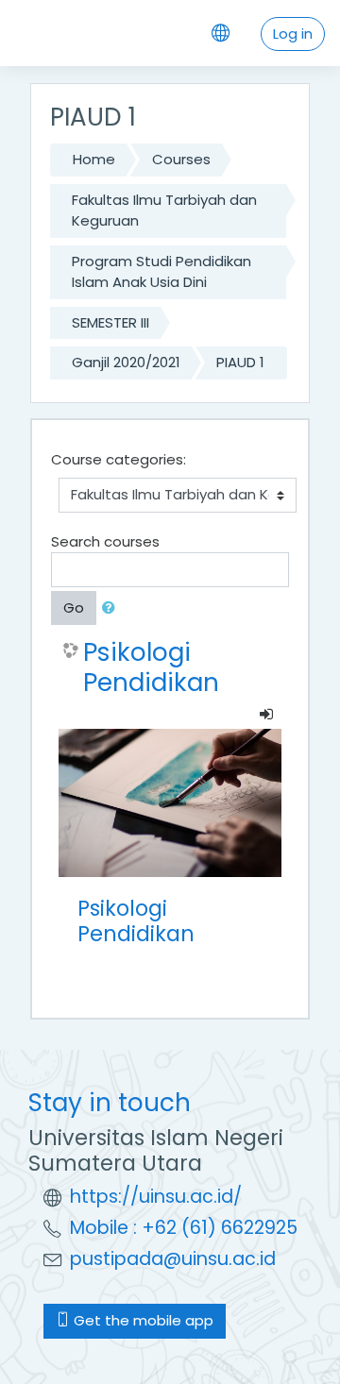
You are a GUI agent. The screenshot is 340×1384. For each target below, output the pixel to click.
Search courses (105, 541)
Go (73, 607)
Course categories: (118, 459)
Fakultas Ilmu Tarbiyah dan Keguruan (164, 210)
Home (94, 159)
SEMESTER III (110, 322)
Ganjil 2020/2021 (126, 362)
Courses (181, 159)
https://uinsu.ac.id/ (156, 1196)
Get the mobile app (141, 1320)
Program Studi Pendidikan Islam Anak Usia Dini (161, 272)
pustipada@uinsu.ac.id (173, 1259)
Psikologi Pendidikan (151, 667)
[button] (112, 608)
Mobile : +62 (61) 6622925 (184, 1228)
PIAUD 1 (240, 362)
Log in (293, 33)
